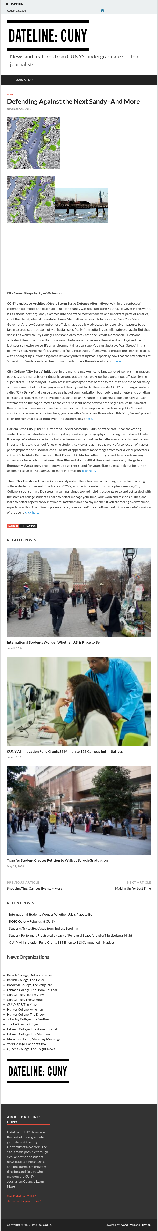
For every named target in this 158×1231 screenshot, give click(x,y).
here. (89, 418)
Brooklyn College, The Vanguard (29, 985)
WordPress (127, 1224)
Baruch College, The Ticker (25, 980)
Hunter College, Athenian (25, 1009)
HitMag (145, 1224)
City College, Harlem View (25, 994)
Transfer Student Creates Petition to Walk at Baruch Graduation (57, 860)
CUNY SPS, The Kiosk (22, 1004)
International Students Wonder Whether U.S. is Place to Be (53, 642)
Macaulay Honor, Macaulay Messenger (34, 1039)
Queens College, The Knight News (31, 1049)
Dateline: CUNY (41, 1224)
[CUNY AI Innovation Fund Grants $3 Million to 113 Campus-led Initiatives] (79, 703)
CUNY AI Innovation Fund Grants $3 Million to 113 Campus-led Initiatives (65, 751)
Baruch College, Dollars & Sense (29, 975)
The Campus (28, 525)
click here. (89, 470)
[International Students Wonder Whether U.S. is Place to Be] (79, 593)
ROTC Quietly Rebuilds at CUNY (32, 921)
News (10, 94)
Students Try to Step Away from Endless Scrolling (43, 928)
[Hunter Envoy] (102, 10)
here (117, 361)
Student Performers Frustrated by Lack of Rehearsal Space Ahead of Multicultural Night (70, 935)
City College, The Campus (25, 999)
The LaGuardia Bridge (22, 1024)
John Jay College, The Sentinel (28, 1019)
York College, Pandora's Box (26, 1044)
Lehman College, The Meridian (28, 1034)
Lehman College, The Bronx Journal (32, 990)
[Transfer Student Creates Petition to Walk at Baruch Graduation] (79, 812)
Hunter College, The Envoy (26, 1014)
